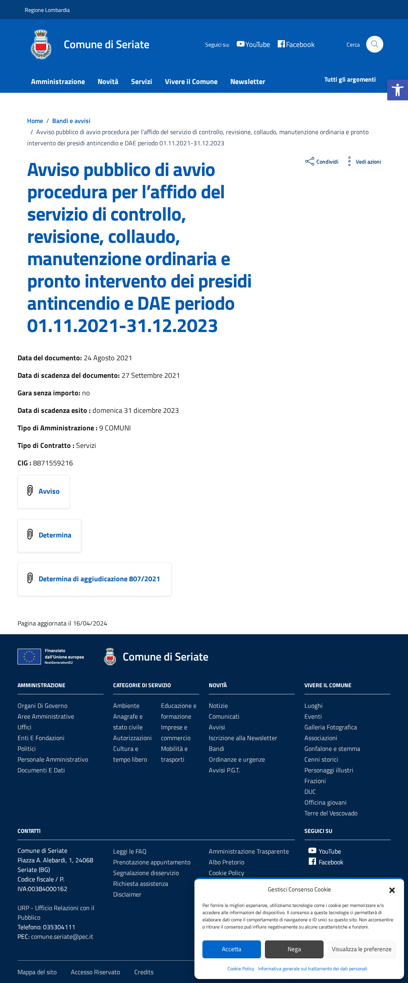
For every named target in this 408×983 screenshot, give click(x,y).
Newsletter (247, 81)
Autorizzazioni (132, 738)
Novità (108, 81)
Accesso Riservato (95, 972)
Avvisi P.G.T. (224, 770)
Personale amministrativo (53, 759)
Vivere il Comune (191, 81)
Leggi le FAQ (130, 851)
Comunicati (224, 716)
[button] (397, 90)
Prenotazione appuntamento (151, 862)
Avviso (49, 491)
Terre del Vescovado (330, 813)
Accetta (231, 949)
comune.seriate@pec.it (62, 936)
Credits (143, 972)
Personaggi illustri (328, 770)
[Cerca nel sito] (374, 44)
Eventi (313, 716)
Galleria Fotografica (330, 727)
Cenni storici (321, 759)
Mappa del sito (37, 972)
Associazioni (320, 738)
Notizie (218, 705)
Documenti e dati (41, 770)
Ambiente (126, 705)
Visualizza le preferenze (362, 949)
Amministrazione (58, 81)
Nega (294, 949)
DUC (310, 791)
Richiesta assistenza (140, 883)
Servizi (141, 81)
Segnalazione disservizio (146, 872)
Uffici (24, 727)
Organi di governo (42, 705)
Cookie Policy (241, 968)
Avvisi (217, 727)
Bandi (216, 748)
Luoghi (313, 705)
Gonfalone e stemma (332, 748)
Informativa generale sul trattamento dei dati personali (312, 968)
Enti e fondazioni (41, 738)
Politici (27, 748)
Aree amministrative (46, 716)
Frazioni (315, 781)
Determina (55, 535)
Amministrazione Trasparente (249, 851)
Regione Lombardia (47, 10)
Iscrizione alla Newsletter (243, 738)
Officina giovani (325, 802)
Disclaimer (127, 894)
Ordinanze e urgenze (237, 759)
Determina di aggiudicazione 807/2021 (100, 578)
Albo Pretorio (226, 862)
